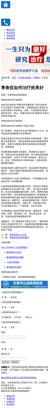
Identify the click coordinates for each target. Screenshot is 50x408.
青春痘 (36, 77)
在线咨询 (10, 35)
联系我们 (10, 404)
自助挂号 (10, 401)
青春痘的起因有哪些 (19, 237)
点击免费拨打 (14, 247)
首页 (14, 77)
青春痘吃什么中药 (18, 235)
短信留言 (14, 378)
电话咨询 (10, 32)
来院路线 (10, 38)
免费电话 (10, 399)
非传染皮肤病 (24, 77)
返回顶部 (5, 378)
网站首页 (10, 30)
